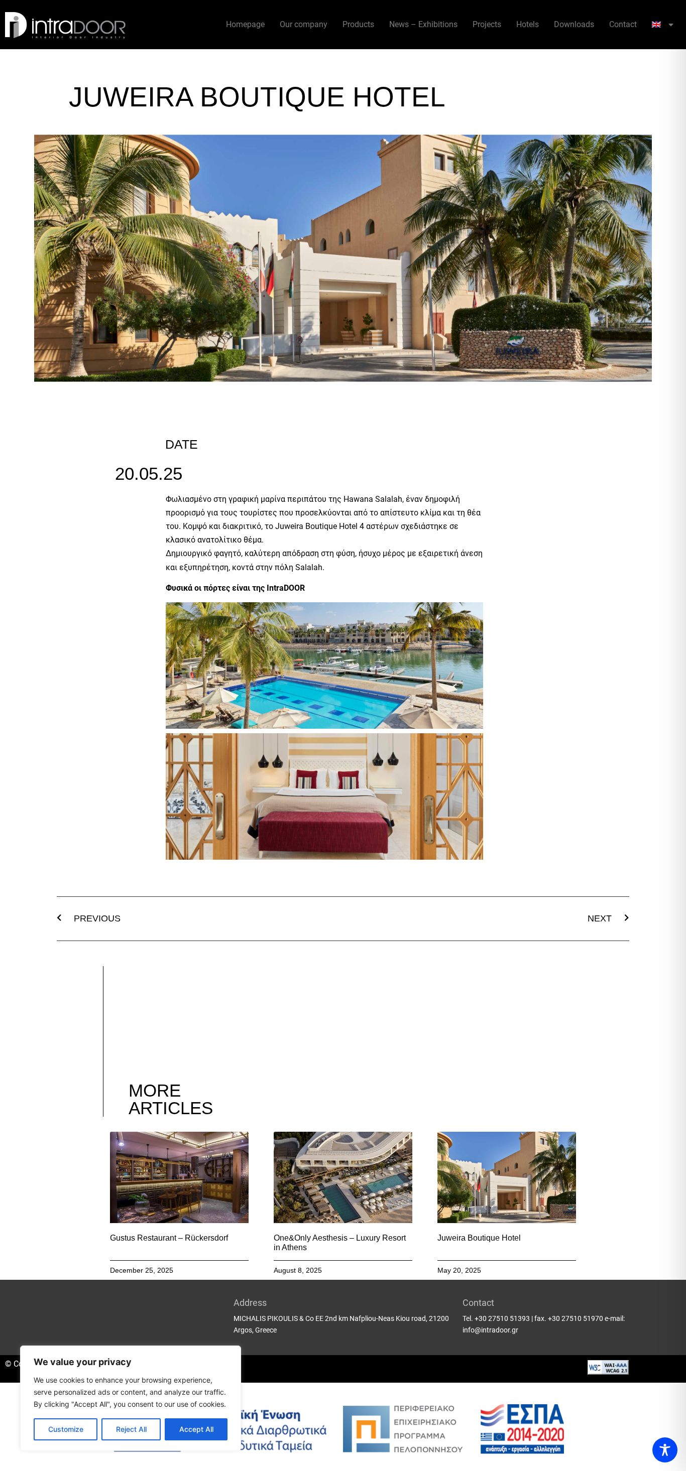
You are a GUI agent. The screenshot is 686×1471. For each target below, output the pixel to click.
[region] (130, 1398)
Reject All (131, 1429)
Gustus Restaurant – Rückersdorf (169, 1238)
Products (358, 24)
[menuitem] (662, 24)
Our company (303, 24)
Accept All (196, 1429)
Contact (623, 24)
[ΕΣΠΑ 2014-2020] (343, 1427)
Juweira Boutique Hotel (479, 1238)
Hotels (527, 24)
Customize (65, 1429)
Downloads (574, 24)
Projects (487, 24)
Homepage (245, 24)
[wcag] (608, 1372)
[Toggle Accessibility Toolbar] (664, 1449)
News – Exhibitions (423, 24)
